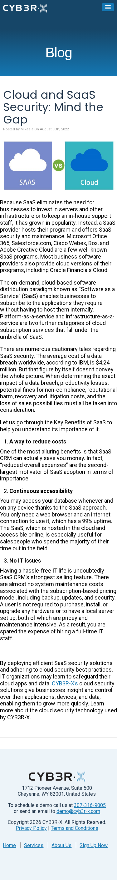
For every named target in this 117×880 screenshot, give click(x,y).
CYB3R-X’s (65, 683)
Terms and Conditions (74, 828)
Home (9, 845)
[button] (108, 7)
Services (33, 845)
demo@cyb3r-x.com (78, 811)
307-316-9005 (90, 805)
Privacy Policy (31, 828)
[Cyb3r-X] (25, 8)
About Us (61, 845)
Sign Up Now (94, 845)
